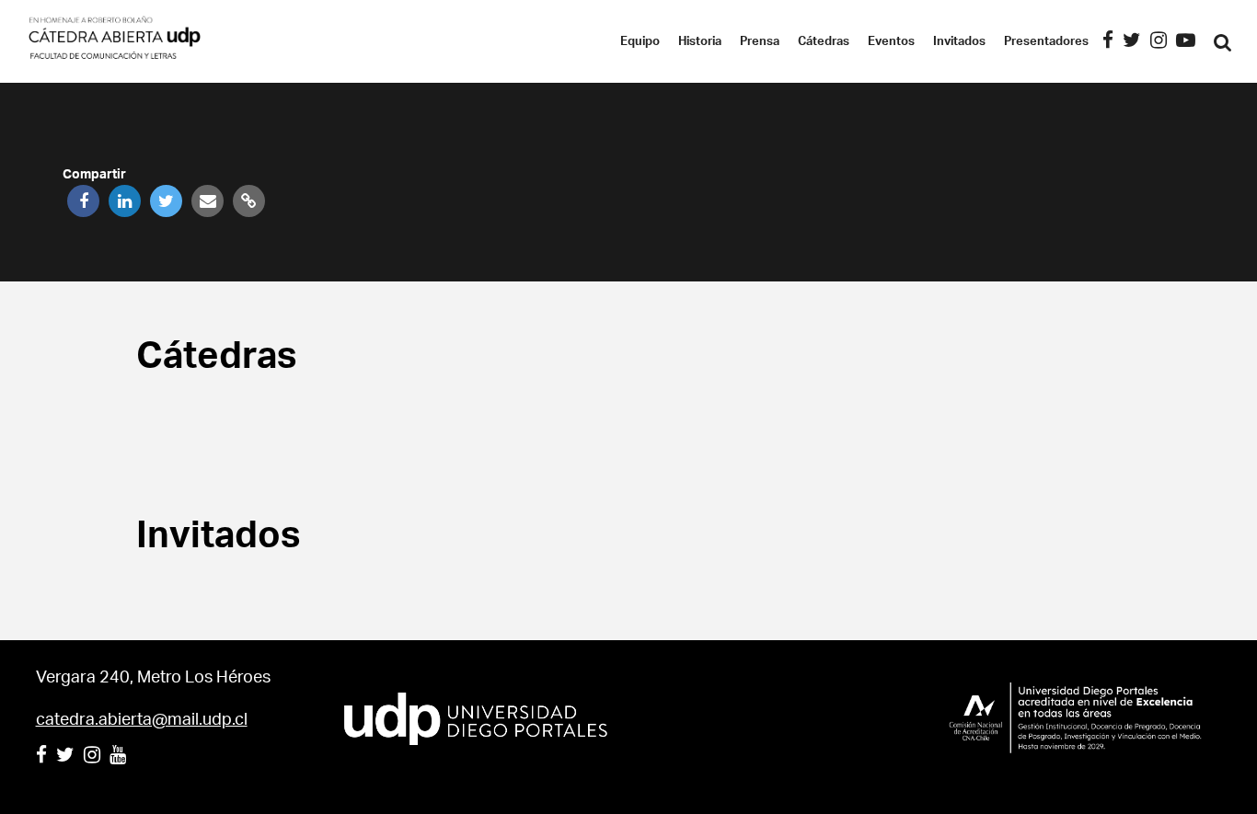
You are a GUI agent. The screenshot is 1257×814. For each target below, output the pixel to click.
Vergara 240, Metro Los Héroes (153, 678)
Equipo (640, 42)
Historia (699, 42)
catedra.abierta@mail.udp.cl (142, 720)
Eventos (891, 42)
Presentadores (1046, 42)
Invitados (959, 42)
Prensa (759, 42)
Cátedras (823, 42)
